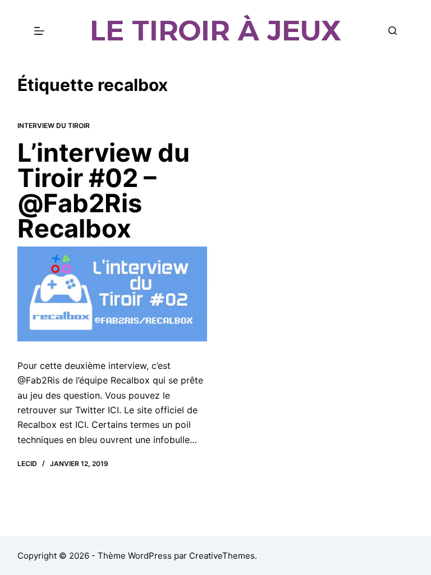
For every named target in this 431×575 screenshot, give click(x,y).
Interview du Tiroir (53, 125)
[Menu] (39, 31)
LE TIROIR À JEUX (215, 30)
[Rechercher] (392, 30)
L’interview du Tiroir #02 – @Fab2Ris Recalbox (103, 190)
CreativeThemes (222, 555)
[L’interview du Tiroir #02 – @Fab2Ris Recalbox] (112, 294)
